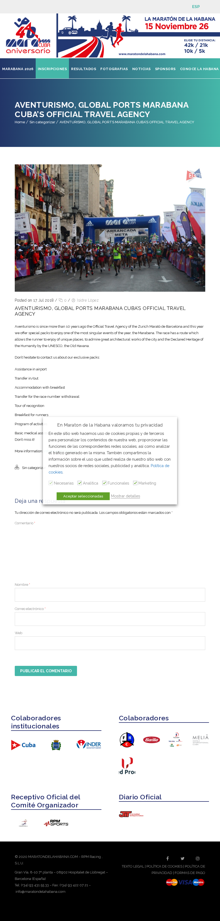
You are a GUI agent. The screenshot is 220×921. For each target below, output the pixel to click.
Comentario (25, 523)
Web (18, 633)
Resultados (83, 69)
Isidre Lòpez (88, 300)
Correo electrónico (30, 609)
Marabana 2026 (18, 69)
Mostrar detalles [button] (125, 496)
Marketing (147, 483)
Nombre (22, 585)
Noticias (141, 69)
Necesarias (64, 483)
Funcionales (118, 483)
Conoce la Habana (199, 69)
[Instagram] (198, 858)
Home (20, 122)
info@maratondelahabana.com (40, 892)
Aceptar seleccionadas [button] (83, 496)
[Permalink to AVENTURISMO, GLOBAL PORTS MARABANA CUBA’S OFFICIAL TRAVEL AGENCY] (110, 290)
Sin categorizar (42, 122)
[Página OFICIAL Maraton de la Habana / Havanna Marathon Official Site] (110, 35)
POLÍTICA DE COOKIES (164, 866)
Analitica (90, 483)
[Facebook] (168, 858)
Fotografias (114, 69)
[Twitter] (183, 858)
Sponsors (165, 69)
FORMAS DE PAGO (190, 873)
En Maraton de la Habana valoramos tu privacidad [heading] (110, 425)
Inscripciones (52, 69)
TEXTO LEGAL (133, 866)
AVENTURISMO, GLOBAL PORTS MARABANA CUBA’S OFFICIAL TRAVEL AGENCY (127, 122)
